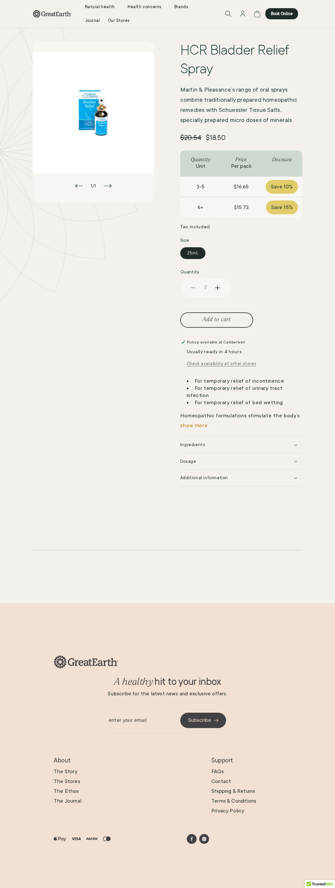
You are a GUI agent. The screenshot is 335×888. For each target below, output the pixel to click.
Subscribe (199, 720)
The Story (66, 772)
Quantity (189, 271)
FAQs (217, 772)
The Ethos (66, 791)
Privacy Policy (227, 811)
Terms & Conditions (233, 801)
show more (193, 425)
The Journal (67, 801)
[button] (102, 7)
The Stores (67, 781)
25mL (193, 253)
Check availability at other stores (221, 363)
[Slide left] (79, 186)
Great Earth (62, 885)
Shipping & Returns (233, 791)
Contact (221, 781)
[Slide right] (107, 186)
